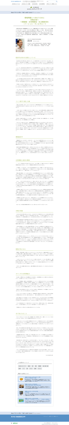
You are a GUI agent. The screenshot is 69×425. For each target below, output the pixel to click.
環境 (35, 366)
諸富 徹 (29, 366)
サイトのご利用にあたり (47, 422)
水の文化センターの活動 (26, 3)
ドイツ (24, 368)
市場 (27, 368)
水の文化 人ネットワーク (29, 12)
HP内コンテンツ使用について (52, 3)
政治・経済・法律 (45, 366)
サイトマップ (46, 416)
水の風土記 (23, 12)
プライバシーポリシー (55, 422)
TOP (11, 12)
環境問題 (39, 366)
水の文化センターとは (16, 3)
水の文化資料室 (41, 3)
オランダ (31, 368)
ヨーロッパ (39, 368)
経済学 (20, 368)
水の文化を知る (34, 3)
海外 (32, 366)
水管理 (35, 368)
